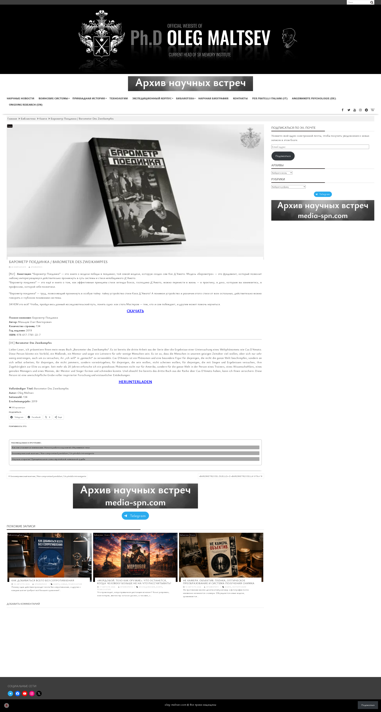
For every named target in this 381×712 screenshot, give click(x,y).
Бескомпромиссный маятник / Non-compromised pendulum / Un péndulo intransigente (53, 453)
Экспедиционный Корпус (151, 98)
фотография (239, 587)
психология (75, 584)
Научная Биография (213, 98)
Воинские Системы (53, 98)
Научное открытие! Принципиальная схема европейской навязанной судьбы (48, 459)
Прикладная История (88, 98)
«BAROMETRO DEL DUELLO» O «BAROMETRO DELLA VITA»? (229, 476)
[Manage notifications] (6, 705)
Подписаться (283, 156)
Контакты (240, 98)
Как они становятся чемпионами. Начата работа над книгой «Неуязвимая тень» (51, 447)
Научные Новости (20, 98)
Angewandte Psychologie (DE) (314, 98)
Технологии (118, 98)
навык (64, 584)
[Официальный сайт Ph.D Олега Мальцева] (190, 72)
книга (56, 584)
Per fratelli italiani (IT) (269, 98)
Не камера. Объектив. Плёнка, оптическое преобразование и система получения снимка (219, 582)
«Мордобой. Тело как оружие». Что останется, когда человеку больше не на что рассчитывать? (134, 582)
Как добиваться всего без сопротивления (42, 580)
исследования (147, 587)
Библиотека (185, 98)
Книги (10, 126)
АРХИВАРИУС (36, 267)
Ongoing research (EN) (25, 104)
